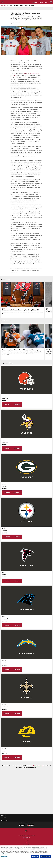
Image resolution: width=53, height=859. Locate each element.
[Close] (51, 847)
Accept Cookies (35, 856)
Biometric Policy (26, 844)
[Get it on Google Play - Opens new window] (30, 826)
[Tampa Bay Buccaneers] (26, 831)
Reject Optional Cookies (45, 856)
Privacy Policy (26, 837)
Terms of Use (26, 839)
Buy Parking (17, 404)
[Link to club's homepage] (2, 2)
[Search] (48, 2)
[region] (26, 852)
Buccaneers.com (38, 765)
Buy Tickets (7, 404)
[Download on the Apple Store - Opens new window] (22, 825)
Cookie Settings (4, 856)
